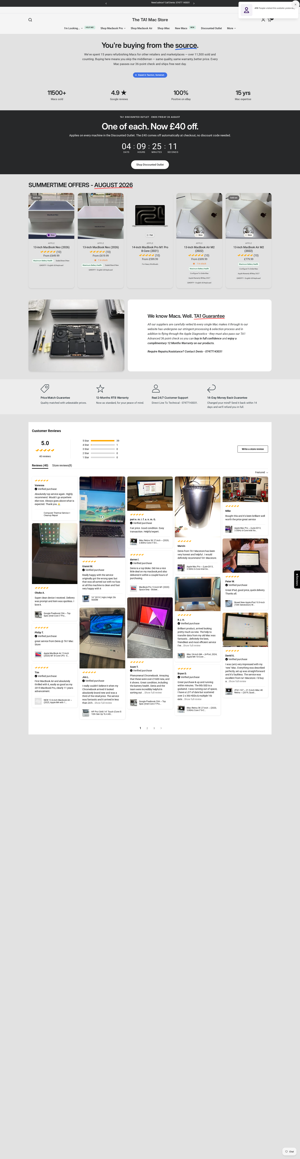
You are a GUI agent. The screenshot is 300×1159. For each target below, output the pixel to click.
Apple (51, 243)
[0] (269, 19)
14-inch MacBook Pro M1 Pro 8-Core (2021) (150, 249)
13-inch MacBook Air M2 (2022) (199, 249)
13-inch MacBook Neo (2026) (51, 247)
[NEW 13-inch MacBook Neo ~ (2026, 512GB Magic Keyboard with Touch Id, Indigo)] (51, 216)
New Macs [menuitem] (181, 28)
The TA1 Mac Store (150, 20)
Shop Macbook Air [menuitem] (141, 28)
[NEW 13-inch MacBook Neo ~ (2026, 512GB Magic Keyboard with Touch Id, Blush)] (101, 216)
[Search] (31, 20)
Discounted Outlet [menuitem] (211, 28)
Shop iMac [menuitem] (163, 28)
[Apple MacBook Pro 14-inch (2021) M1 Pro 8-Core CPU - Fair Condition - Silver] (150, 216)
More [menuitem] (230, 28)
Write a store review (253, 449)
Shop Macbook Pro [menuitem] (112, 28)
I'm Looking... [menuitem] (72, 28)
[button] (150, 164)
